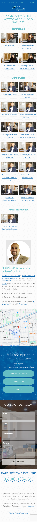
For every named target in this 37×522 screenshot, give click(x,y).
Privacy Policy (19, 513)
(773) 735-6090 (22, 304)
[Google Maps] (6, 479)
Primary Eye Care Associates (11, 275)
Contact (32, 2)
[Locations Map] (18, 327)
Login (26, 513)
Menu (3, 2)
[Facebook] (18, 479)
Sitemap (11, 513)
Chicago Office (18, 355)
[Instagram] (12, 479)
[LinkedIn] (24, 479)
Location (13, 2)
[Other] (30, 479)
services (4, 284)
